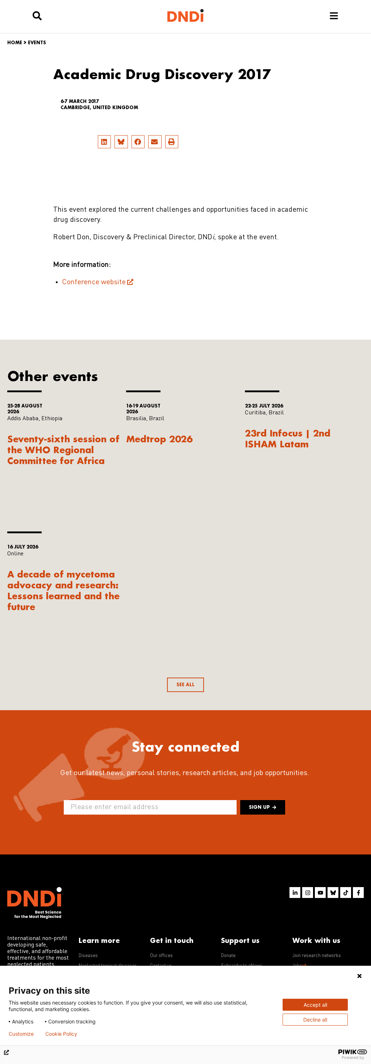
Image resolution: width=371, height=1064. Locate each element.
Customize (21, 1034)
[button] (104, 141)
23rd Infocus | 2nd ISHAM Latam (287, 438)
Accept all (315, 1005)
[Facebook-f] (358, 892)
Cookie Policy (61, 1034)
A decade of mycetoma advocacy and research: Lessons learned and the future (63, 590)
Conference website (94, 282)
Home (14, 42)
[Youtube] (320, 892)
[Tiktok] (345, 892)
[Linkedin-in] (294, 892)
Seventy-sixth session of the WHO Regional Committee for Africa (63, 449)
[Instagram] (307, 892)
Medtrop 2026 (159, 438)
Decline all (315, 1020)
